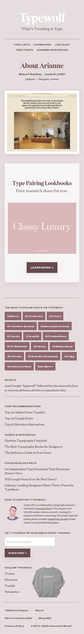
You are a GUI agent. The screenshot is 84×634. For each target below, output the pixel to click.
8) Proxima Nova (55, 336)
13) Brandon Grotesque (43, 356)
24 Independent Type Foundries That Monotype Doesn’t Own (37, 471)
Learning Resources (52, 50)
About (39, 610)
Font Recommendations (23, 406)
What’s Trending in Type (42, 28)
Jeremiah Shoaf (43, 508)
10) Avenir (39, 346)
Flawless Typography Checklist (26, 440)
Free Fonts (24, 50)
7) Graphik (32, 336)
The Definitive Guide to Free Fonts (28, 452)
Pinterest (11, 579)
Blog (45, 618)
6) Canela (13, 336)
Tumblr (10, 585)
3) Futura (55, 316)
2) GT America (34, 316)
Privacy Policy (14, 626)
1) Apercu (13, 316)
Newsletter (12, 591)
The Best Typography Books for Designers (34, 446)
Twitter (10, 573)
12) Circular (14, 356)
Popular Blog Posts (21, 463)
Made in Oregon (16, 610)
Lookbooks (42, 45)
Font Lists (22, 45)
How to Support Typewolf (25, 500)
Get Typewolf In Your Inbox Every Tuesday (37, 533)
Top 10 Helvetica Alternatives (24, 424)
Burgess (44, 79)
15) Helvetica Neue (19, 366)
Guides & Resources (20, 435)
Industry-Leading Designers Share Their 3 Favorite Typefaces (39, 487)
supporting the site (58, 519)
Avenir (54, 79)
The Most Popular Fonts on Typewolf (34, 307)
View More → (45, 366)
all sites (36, 390)
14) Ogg (69, 356)
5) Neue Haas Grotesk (54, 326)
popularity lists (55, 390)
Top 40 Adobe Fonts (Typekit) (25, 412)
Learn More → (42, 267)
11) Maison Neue (62, 346)
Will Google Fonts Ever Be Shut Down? (31, 479)
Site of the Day (18, 618)
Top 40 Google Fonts (19, 418)
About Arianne (42, 65)
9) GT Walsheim (17, 346)
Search (10, 380)
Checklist (62, 45)
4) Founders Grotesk (20, 326)
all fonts (24, 390)
